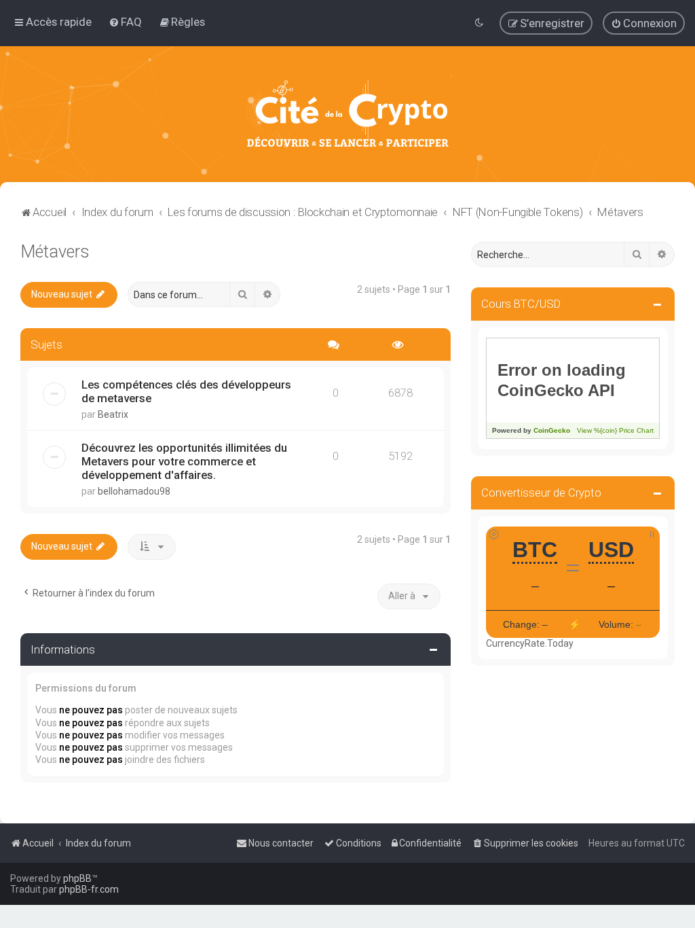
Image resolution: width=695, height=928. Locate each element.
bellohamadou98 (134, 491)
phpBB (77, 878)
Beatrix (113, 414)
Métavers (55, 252)
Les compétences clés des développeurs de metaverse (186, 391)
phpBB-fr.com (89, 889)
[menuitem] (125, 22)
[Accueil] (347, 114)
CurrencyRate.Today (530, 643)
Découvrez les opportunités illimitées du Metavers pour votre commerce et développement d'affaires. (184, 461)
